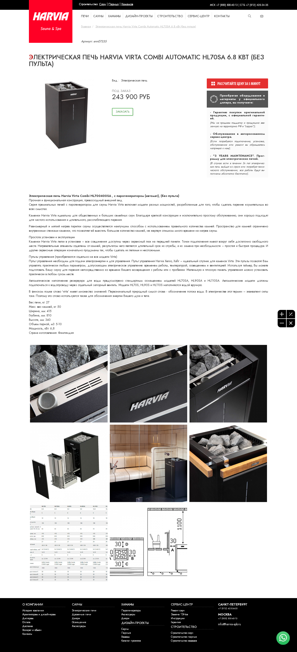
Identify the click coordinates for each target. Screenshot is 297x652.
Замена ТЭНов (179, 614)
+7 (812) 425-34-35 (227, 608)
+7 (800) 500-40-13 (227, 618)
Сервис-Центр (199, 16)
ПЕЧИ (85, 16)
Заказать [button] (122, 112)
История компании (33, 610)
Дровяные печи (81, 614)
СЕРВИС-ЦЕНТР (182, 604)
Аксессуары (79, 626)
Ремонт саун (178, 610)
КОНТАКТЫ (222, 16)
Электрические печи (84, 610)
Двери (76, 618)
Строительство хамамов (184, 640)
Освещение (79, 622)
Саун (102, 4)
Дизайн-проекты (139, 16)
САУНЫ (98, 16)
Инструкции (178, 618)
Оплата (26, 622)
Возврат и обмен (32, 630)
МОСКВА (225, 614)
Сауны (125, 629)
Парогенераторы (131, 610)
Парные (126, 633)
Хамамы (125, 637)
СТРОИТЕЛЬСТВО (170, 16)
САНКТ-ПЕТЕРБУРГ (232, 604)
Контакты (27, 634)
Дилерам (27, 618)
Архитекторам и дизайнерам (38, 614)
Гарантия (176, 622)
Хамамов (127, 4)
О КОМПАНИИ (32, 604)
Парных (113, 4)
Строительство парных (184, 637)
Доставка (27, 626)
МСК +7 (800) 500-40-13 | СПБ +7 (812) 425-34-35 (239, 5)
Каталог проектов (131, 640)
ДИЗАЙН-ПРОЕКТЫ (135, 623)
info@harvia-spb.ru (229, 624)
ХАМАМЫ (114, 16)
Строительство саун (182, 633)
